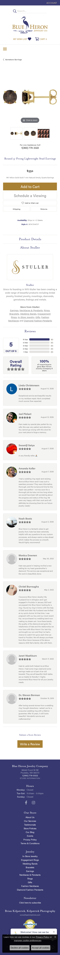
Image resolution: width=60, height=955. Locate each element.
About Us (30, 817)
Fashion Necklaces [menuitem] (30, 885)
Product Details (30, 239)
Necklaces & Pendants (31, 310)
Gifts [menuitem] (30, 882)
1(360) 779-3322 (30, 148)
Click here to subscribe (30, 902)
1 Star (25, 351)
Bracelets (14, 313)
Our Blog (30, 832)
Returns (43, 209)
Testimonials (30, 824)
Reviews (30, 331)
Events (30, 835)
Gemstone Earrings (13, 59)
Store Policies (30, 828)
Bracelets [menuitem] (30, 867)
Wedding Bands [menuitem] (30, 863)
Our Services (30, 820)
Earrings (14, 310)
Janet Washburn (28, 655)
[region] (30, 97)
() (52, 339)
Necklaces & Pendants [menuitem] (30, 874)
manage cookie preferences (27, 940)
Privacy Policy (30, 839)
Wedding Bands (28, 313)
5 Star (25, 339)
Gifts (37, 317)
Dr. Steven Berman (29, 695)
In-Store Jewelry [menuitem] (30, 856)
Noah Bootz (25, 518)
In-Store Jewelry (26, 317)
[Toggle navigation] (5, 49)
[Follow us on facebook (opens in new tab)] (26, 803)
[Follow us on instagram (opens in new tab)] (33, 803)
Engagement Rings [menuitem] (30, 859)
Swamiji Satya (27, 445)
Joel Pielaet (25, 414)
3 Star (25, 345)
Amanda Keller (27, 468)
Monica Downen (28, 555)
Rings (47, 310)
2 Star (25, 348)
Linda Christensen (29, 385)
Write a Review (30, 744)
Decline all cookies (20, 947)
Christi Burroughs (29, 586)
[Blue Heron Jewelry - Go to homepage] (30, 25)
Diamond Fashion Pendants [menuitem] (30, 889)
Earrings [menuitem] (30, 871)
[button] (51, 2)
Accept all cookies (40, 947)
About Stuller (30, 247)
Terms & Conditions (30, 843)
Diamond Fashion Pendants (38, 320)
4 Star (25, 342)
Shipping (16, 209)
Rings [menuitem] (30, 878)
